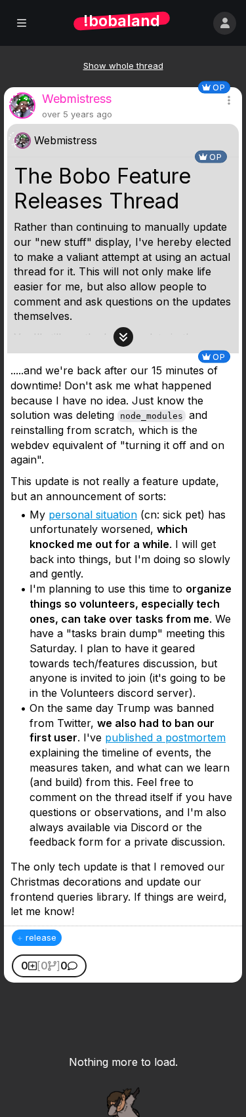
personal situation (93, 514)
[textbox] (123, 291)
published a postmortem (165, 737)
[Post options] (229, 100)
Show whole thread (123, 65)
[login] (225, 23)
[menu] (21, 23)
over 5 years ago (77, 114)
